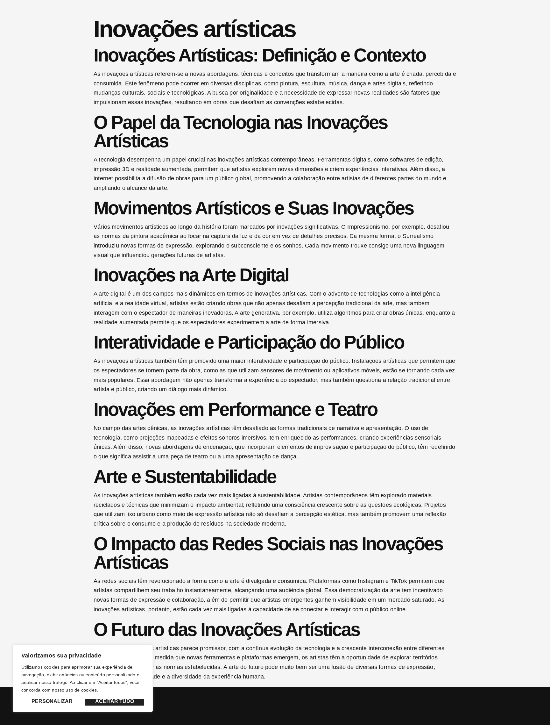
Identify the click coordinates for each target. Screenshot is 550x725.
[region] (83, 678)
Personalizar (52, 701)
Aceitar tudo (114, 701)
